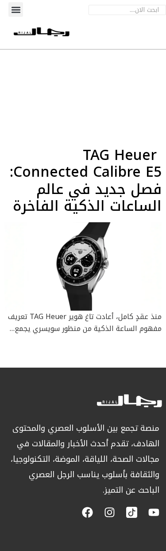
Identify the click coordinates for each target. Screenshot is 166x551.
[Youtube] (153, 512)
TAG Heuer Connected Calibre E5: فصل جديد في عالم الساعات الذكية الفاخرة (86, 181)
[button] (15, 9)
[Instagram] (109, 512)
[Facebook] (87, 512)
